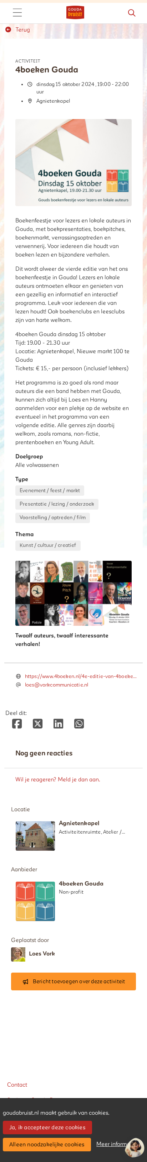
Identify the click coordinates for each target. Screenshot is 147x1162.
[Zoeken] (131, 13)
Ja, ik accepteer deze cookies (47, 1127)
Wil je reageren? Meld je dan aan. (57, 779)
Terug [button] (22, 29)
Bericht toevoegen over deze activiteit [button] (79, 981)
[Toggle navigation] (17, 13)
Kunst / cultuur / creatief (48, 545)
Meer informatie (116, 1144)
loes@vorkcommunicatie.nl (56, 685)
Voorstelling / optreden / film (53, 518)
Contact (17, 1084)
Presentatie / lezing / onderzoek (57, 504)
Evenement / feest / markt (50, 491)
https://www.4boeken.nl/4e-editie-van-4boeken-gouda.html (82, 676)
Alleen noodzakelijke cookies (47, 1144)
